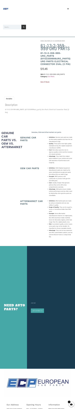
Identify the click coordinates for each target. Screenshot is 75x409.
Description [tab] (9, 98)
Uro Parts (47, 41)
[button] (68, 8)
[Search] (23, 27)
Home (42, 41)
